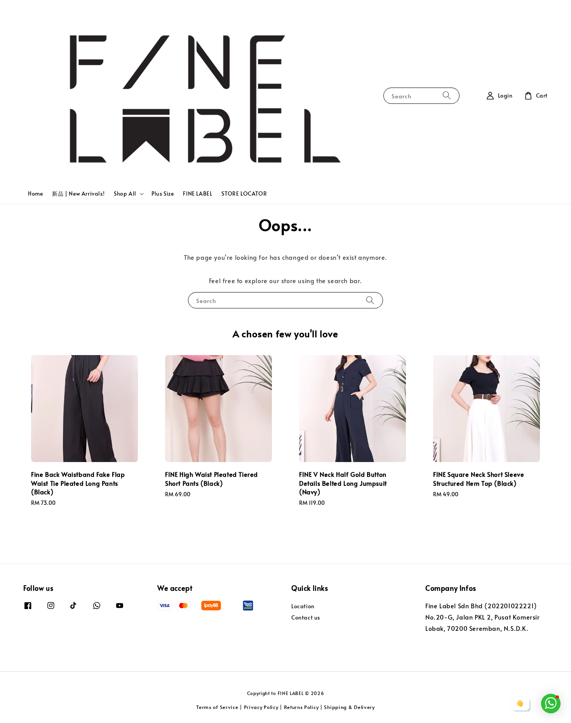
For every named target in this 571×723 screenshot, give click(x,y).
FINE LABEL (197, 193)
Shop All (125, 193)
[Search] (446, 95)
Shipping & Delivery (349, 707)
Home (35, 193)
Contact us (305, 617)
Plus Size (162, 193)
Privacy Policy (261, 707)
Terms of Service (217, 707)
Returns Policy (301, 707)
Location (303, 606)
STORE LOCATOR (244, 193)
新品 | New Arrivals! (78, 193)
